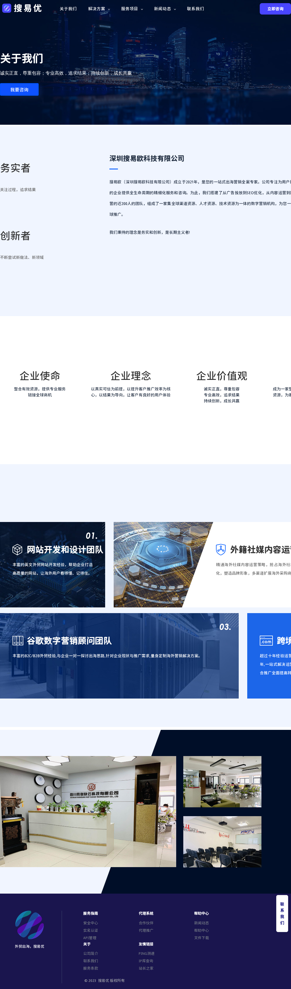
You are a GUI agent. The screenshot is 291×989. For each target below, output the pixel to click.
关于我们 (68, 8)
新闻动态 (201, 922)
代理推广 (146, 930)
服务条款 (90, 968)
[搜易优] (22, 8)
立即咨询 (275, 8)
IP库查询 (146, 960)
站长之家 (146, 968)
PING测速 (147, 953)
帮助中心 (201, 930)
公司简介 (90, 953)
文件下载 (201, 937)
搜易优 (103, 980)
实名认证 (90, 930)
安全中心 (90, 922)
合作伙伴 (146, 922)
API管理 (89, 937)
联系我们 (195, 8)
